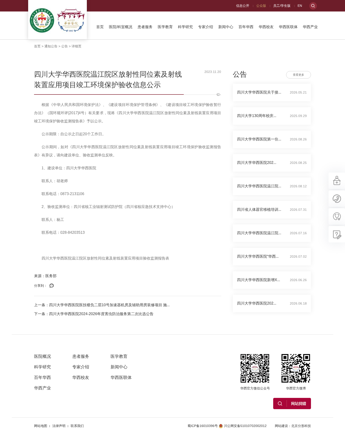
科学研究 (185, 27)
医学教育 (165, 27)
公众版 (261, 6)
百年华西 (245, 27)
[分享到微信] (51, 285)
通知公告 (51, 46)
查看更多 (298, 74)
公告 (64, 46)
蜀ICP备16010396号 (203, 426)
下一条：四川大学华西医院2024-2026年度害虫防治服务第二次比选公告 (93, 314)
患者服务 (145, 27)
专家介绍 (205, 27)
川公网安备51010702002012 (245, 426)
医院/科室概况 (120, 27)
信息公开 (242, 6)
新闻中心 (225, 27)
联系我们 (77, 426)
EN (300, 6)
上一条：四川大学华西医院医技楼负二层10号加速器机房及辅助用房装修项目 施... (102, 305)
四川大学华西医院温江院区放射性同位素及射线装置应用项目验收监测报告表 (105, 258)
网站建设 (281, 426)
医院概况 (42, 356)
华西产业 (310, 27)
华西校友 (266, 27)
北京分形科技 (301, 426)
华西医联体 (288, 27)
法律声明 (58, 426)
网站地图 (40, 426)
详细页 (76, 46)
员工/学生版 (282, 6)
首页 (100, 27)
